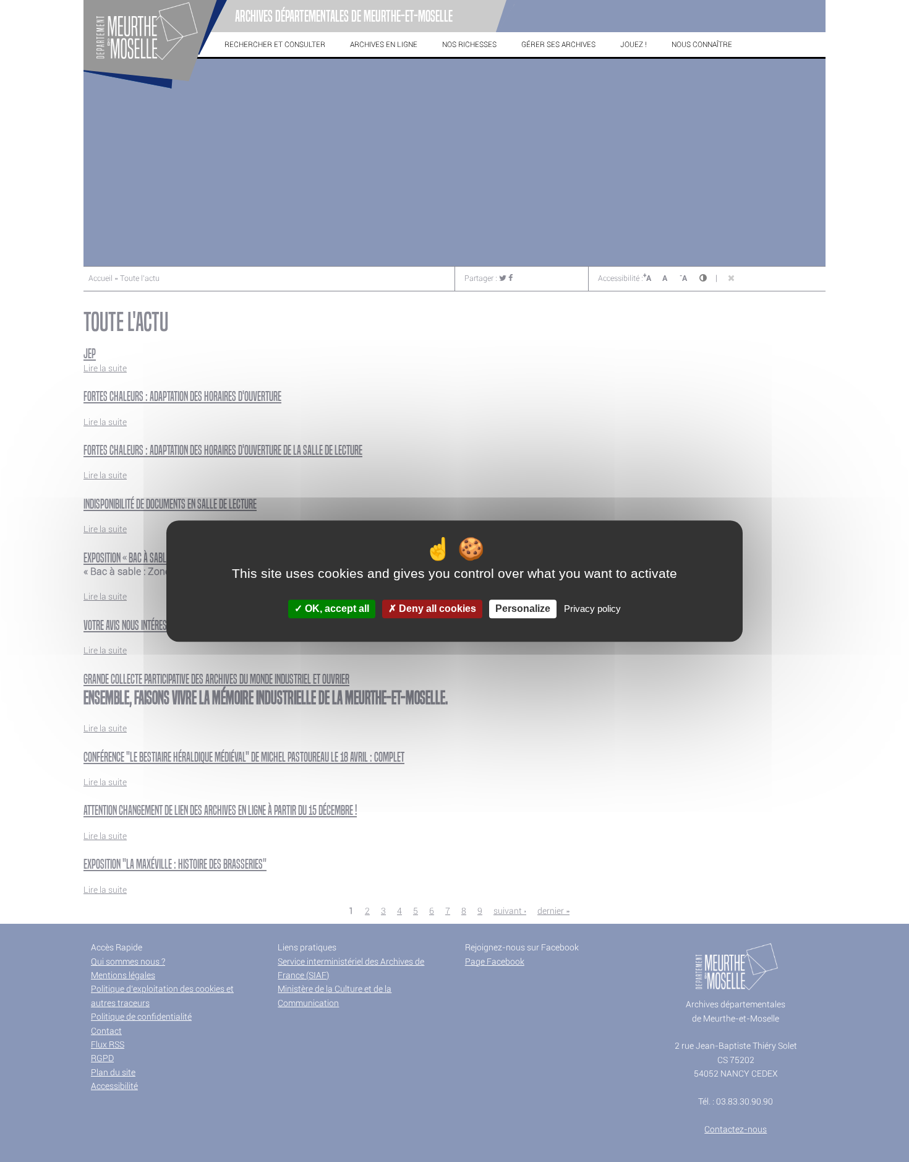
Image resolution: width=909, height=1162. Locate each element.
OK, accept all (335, 609)
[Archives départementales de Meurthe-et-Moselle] (155, 89)
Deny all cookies (436, 609)
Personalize (522, 609)
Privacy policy (592, 609)
